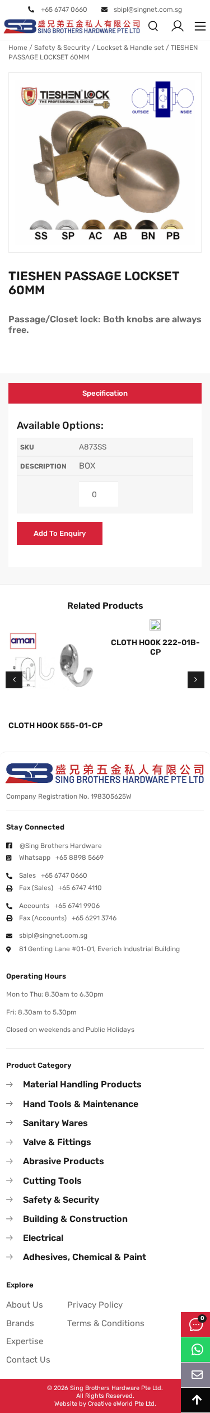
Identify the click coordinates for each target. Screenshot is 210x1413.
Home (17, 48)
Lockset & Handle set (130, 48)
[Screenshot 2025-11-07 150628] (105, 162)
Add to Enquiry (60, 533)
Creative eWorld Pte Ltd (121, 1403)
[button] (200, 26)
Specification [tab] (105, 393)
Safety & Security (62, 48)
